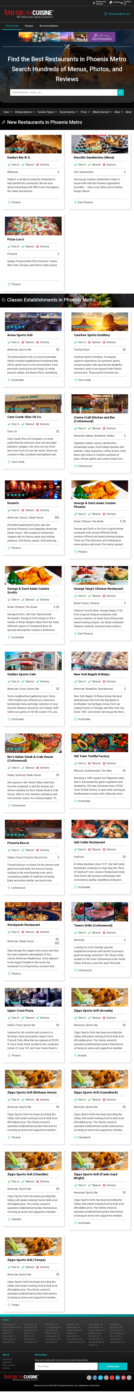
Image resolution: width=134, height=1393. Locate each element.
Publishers (7, 1362)
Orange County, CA (75, 1342)
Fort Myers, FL (30, 1339)
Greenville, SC (51, 1330)
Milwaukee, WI (73, 1327)
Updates (6, 1368)
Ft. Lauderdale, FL (53, 1327)
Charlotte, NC (8, 1342)
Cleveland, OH (30, 1327)
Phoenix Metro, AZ (119, 14)
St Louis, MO (115, 1336)
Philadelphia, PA (96, 1327)
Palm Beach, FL (95, 1324)
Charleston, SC (9, 1339)
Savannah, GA (116, 1327)
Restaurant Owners (101, 3)
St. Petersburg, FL (118, 1333)
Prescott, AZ (94, 1336)
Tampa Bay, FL (116, 1339)
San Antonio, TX (96, 1339)
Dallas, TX (28, 1333)
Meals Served (101, 112)
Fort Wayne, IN (30, 1342)
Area (117, 112)
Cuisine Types (46, 112)
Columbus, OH (30, 1330)
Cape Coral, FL (8, 1336)
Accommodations (49, 26)
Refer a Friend (8, 1365)
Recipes (29, 26)
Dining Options (23, 112)
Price (84, 112)
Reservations (67, 112)
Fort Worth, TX (51, 1324)
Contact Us (127, 3)
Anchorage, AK (9, 1324)
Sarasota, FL (115, 1324)
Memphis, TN (73, 1324)
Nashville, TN (73, 1336)
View (6, 112)
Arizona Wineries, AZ (12, 1327)
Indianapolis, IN (52, 1336)
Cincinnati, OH (30, 1324)
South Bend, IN (116, 1330)
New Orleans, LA (74, 1339)
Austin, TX (7, 1333)
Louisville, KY (51, 1342)
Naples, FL (71, 1333)
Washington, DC (117, 1342)
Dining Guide (12, 26)
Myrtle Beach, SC (74, 1330)
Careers (116, 2)
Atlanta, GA (7, 1330)
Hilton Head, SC (52, 1333)
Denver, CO (29, 1336)
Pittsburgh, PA (95, 1333)
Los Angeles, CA (52, 1339)
